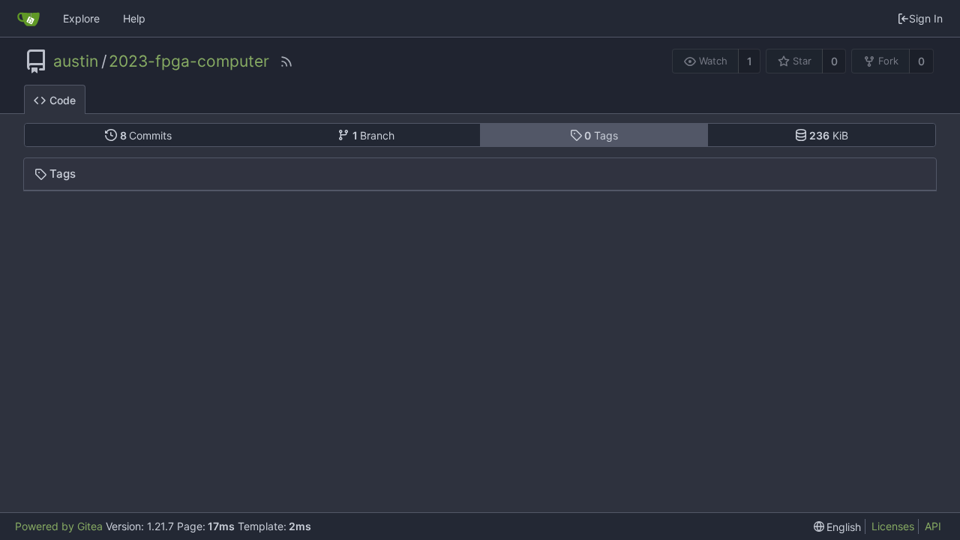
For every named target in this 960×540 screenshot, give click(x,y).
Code (63, 100)
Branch (373, 135)
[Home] (29, 18)
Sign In (926, 18)
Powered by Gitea (59, 526)
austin (75, 61)
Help (134, 18)
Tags (601, 135)
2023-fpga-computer (189, 61)
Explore (81, 18)
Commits (146, 135)
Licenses (893, 526)
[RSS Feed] (286, 61)
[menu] (838, 526)
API (933, 526)
